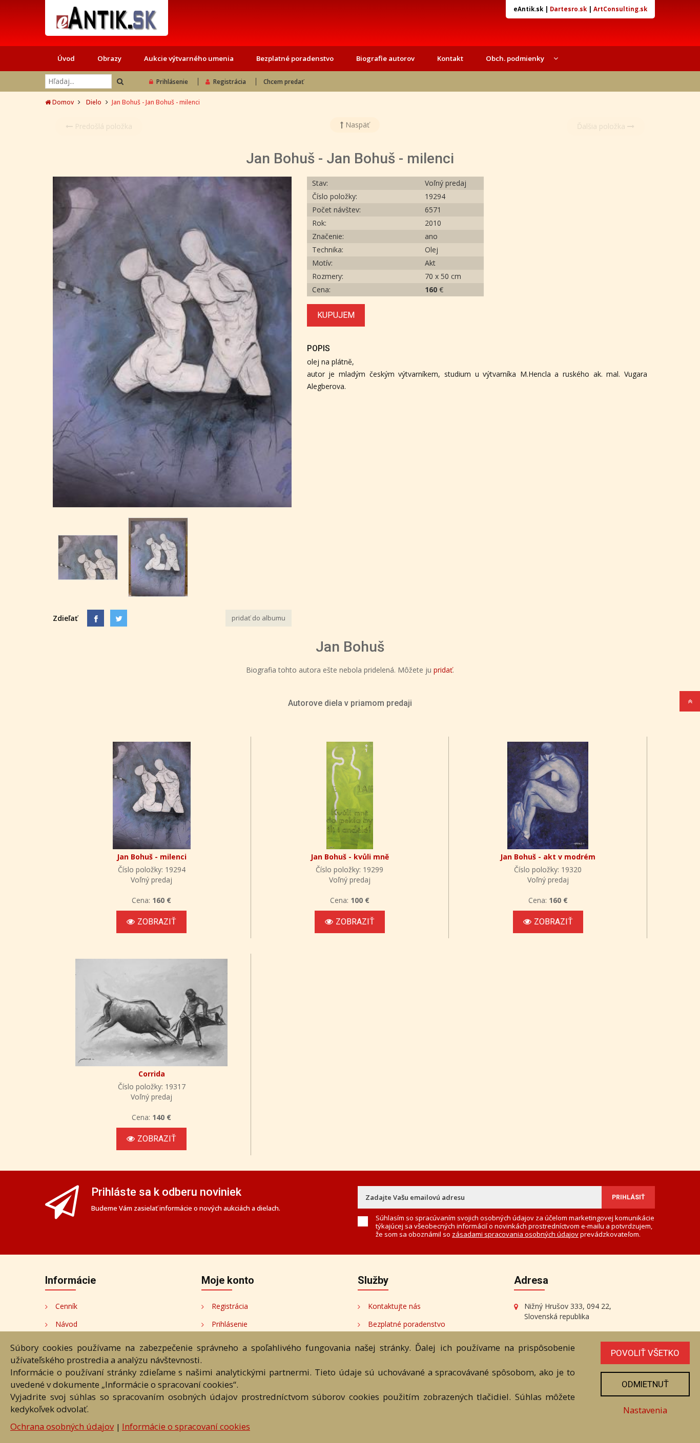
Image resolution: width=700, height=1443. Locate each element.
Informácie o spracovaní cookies (186, 1426)
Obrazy (109, 58)
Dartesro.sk (568, 9)
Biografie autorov (385, 58)
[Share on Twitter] (118, 618)
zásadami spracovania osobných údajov (515, 1234)
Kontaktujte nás (394, 1306)
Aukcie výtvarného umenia (189, 58)
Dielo (93, 102)
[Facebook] (95, 618)
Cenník (66, 1306)
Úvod (66, 58)
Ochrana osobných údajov (62, 1426)
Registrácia (229, 81)
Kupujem (336, 315)
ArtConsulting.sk (620, 9)
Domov (62, 102)
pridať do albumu (258, 617)
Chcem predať (283, 81)
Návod (66, 1324)
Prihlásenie (172, 81)
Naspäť (356, 125)
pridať (443, 670)
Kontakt (450, 58)
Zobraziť (156, 922)
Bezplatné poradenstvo (295, 58)
